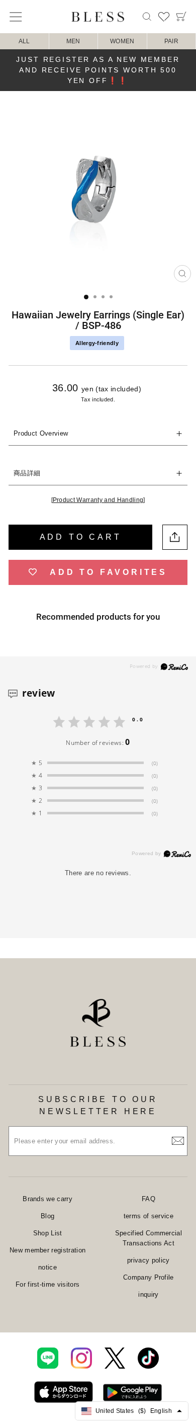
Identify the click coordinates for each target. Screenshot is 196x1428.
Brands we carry (47, 1199)
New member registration (47, 1250)
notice (47, 1267)
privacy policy (148, 1260)
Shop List (47, 1233)
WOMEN (122, 41)
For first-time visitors (47, 1284)
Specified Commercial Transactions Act (148, 1238)
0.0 (138, 719)
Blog (47, 1216)
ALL (24, 41)
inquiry (148, 1294)
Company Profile (148, 1277)
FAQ (148, 1199)
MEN (73, 41)
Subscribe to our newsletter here (98, 1105)
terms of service (148, 1216)
